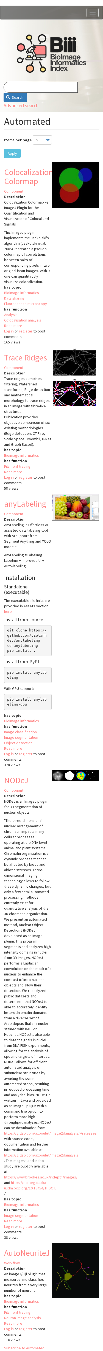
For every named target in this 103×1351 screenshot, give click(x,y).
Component (13, 191)
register (25, 331)
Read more (13, 325)
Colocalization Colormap (28, 176)
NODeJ (16, 780)
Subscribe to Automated (24, 1348)
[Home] (51, 53)
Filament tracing (17, 466)
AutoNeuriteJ (27, 1253)
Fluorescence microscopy (25, 303)
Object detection (18, 742)
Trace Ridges (25, 357)
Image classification (20, 731)
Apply (12, 153)
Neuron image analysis (22, 1317)
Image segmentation (21, 737)
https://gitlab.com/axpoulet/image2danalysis (41, 1155)
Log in (9, 331)
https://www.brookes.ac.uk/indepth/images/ (40, 1177)
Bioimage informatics (21, 292)
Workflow (12, 1262)
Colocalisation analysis (22, 320)
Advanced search (21, 105)
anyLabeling (25, 503)
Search (17, 97)
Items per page (18, 139)
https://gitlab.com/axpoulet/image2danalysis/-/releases (50, 1133)
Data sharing (14, 298)
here (8, 611)
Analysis (11, 314)
